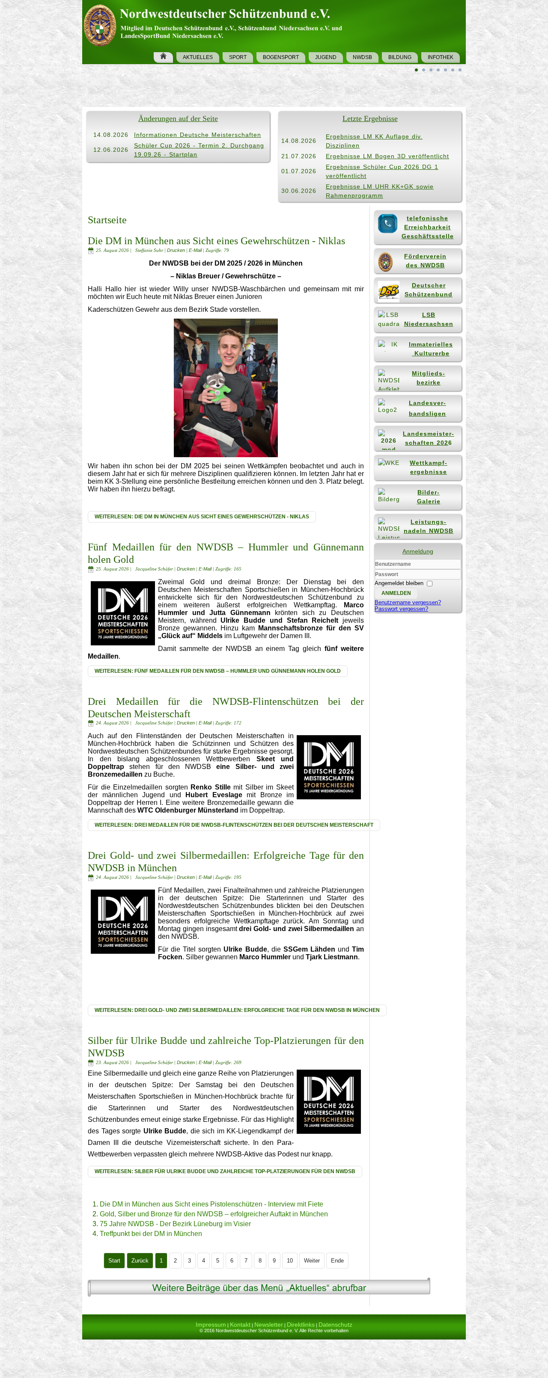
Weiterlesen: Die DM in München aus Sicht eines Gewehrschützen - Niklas (202, 517)
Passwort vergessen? (401, 609)
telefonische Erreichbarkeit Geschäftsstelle (428, 227)
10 (290, 1260)
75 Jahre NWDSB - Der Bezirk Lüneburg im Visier (175, 1223)
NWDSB (362, 57)
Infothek (440, 57)
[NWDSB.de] (216, 24)
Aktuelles (198, 57)
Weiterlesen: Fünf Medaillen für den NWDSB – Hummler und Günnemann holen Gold (218, 671)
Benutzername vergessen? (408, 602)
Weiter (312, 1260)
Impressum (211, 1324)
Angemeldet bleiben (399, 583)
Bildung (399, 57)
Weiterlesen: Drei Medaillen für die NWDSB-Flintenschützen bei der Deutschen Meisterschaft (234, 825)
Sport (238, 57)
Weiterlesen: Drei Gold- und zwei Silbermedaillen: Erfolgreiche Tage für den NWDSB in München (237, 1010)
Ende (337, 1260)
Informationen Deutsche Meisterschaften (197, 134)
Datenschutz (335, 1324)
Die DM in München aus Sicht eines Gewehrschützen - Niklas (216, 240)
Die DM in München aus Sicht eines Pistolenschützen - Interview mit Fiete (211, 1204)
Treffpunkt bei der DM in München (151, 1233)
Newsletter (268, 1324)
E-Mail (196, 250)
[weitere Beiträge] (259, 1296)
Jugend (326, 57)
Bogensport (281, 57)
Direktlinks (301, 1324)
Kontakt (240, 1324)
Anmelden (396, 593)
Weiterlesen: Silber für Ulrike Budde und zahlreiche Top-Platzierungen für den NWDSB (225, 1171)
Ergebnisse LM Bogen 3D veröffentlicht (387, 156)
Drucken (176, 250)
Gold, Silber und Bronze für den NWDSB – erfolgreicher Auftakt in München (214, 1214)
